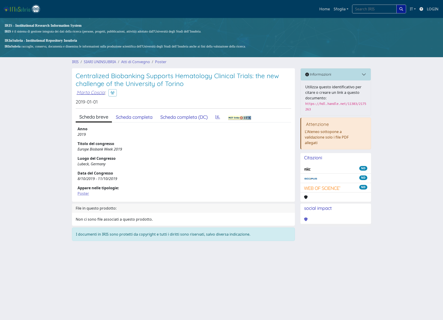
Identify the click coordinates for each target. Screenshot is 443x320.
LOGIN (432, 9)
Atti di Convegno (135, 61)
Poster (161, 61)
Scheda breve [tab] (93, 117)
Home (324, 9)
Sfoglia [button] (340, 9)
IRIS (75, 61)
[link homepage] (24, 9)
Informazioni (320, 74)
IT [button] (411, 9)
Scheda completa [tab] (134, 117)
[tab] (218, 117)
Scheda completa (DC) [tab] (184, 117)
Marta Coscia (91, 92)
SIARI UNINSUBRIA (100, 61)
